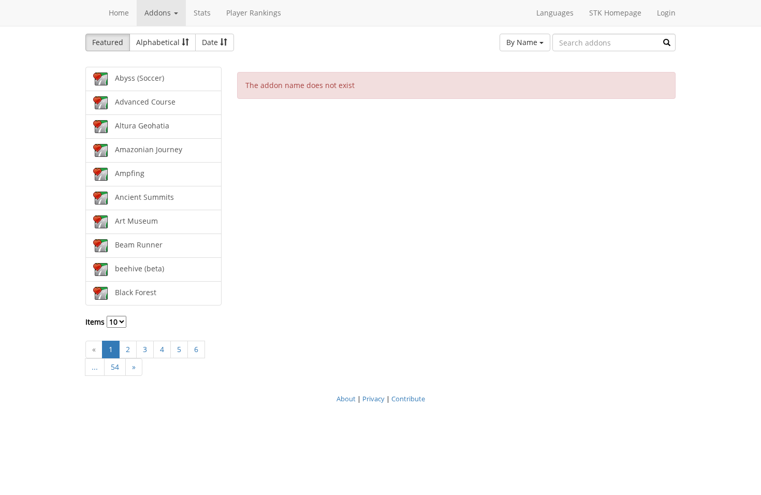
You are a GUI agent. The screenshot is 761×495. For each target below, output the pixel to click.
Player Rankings (253, 13)
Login (666, 13)
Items (96, 322)
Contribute (408, 398)
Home (119, 13)
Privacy (373, 398)
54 (115, 367)
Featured (107, 42)
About (346, 398)
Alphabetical (159, 42)
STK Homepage (615, 13)
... (95, 367)
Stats (202, 13)
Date (211, 42)
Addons (158, 13)
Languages (555, 13)
